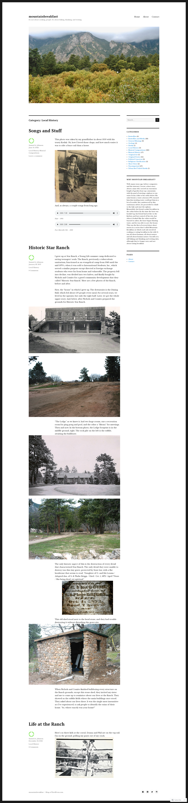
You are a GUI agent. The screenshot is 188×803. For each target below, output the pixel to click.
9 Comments (33, 270)
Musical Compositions (136, 150)
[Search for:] (141, 120)
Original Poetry (134, 157)
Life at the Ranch (47, 724)
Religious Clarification (137, 161)
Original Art (133, 155)
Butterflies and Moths (136, 139)
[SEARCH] (157, 120)
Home (137, 17)
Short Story (132, 164)
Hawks (130, 145)
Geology (131, 143)
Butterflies (132, 136)
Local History (34, 151)
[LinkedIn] (147, 792)
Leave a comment (35, 156)
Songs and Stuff (45, 131)
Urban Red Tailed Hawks (137, 168)
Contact (155, 17)
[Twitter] (152, 792)
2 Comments (33, 747)
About (146, 17)
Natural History (134, 152)
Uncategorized (133, 166)
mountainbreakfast (43, 16)
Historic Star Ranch (49, 247)
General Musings (134, 141)
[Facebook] (143, 792)
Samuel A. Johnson (36, 145)
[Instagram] (157, 792)
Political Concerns (135, 159)
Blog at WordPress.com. (54, 792)
